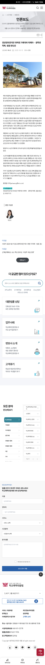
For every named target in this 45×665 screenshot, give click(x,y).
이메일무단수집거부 (8, 617)
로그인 (18, 2)
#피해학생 (27, 290)
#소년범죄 (36, 290)
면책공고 (5, 613)
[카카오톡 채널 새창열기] (22, 647)
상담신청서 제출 (22, 569)
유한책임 (26, 613)
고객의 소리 (27, 617)
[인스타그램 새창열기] (35, 647)
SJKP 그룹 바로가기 (11, 593)
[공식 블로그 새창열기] (16, 647)
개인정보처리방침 (28, 610)
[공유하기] (41, 35)
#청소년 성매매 (22, 292)
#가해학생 (17, 290)
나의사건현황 (26, 2)
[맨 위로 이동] (41, 574)
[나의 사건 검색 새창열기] (10, 647)
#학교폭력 (8, 290)
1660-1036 (39, 2)
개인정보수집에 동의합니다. (23, 562)
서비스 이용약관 (7, 610)
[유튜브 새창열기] (29, 647)
